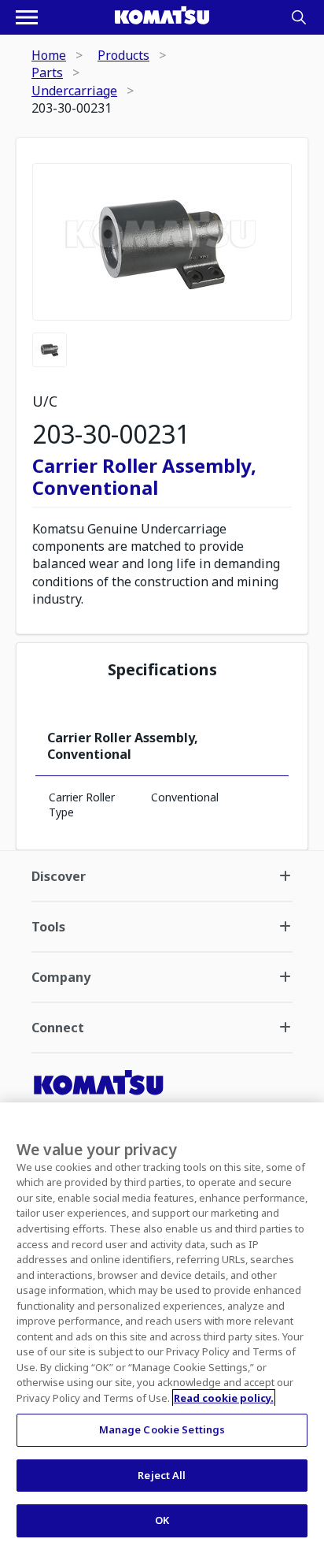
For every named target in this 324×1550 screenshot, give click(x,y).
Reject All (162, 1475)
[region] (162, 1326)
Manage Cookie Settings (162, 1429)
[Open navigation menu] (27, 17)
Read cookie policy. (224, 1398)
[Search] (298, 17)
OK (162, 1520)
